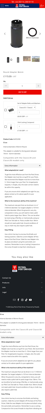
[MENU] (1, 5)
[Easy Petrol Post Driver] (22, 5)
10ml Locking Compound (25, 122)
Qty (4, 81)
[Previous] (5, 34)
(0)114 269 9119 (26, 1)
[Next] (40, 34)
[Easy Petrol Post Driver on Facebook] (18, 300)
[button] (22, 337)
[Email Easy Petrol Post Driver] (14, 300)
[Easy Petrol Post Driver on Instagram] (22, 300)
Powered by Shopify (32, 307)
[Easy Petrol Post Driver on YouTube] (30, 300)
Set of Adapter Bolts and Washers (28, 103)
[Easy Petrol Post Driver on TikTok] (26, 300)
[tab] (22, 165)
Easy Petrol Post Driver (18, 307)
